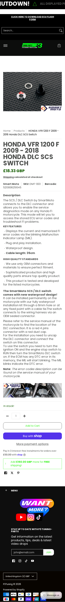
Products (19, 131)
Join (48, 552)
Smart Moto (11, 184)
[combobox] (30, 30)
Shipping (8, 177)
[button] (59, 45)
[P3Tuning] (32, 46)
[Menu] (5, 45)
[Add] (24, 416)
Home (7, 131)
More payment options (32, 444)
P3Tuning (8, 584)
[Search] (60, 30)
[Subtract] (7, 416)
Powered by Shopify (14, 589)
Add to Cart (32, 426)
